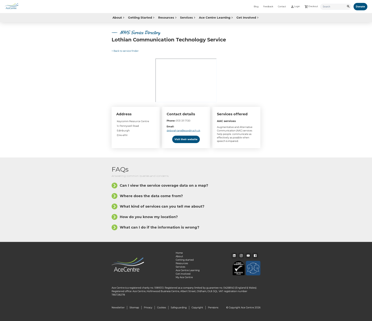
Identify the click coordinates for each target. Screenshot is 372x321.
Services (186, 17)
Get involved (183, 273)
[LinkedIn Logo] (234, 255)
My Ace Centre (184, 277)
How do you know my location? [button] (149, 217)
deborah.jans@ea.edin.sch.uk (183, 130)
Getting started (185, 259)
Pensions (213, 307)
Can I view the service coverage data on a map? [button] (164, 185)
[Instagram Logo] (241, 255)
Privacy (148, 307)
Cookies (161, 307)
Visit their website (186, 139)
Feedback (268, 6)
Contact (282, 6)
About (117, 17)
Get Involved (246, 17)
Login (297, 6)
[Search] (348, 7)
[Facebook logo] (255, 255)
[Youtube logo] (248, 255)
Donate (360, 6)
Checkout (313, 6)
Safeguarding (179, 307)
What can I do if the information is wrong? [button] (159, 227)
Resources (166, 17)
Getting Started (140, 17)
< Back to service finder (125, 51)
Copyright (197, 307)
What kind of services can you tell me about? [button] (162, 206)
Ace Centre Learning (214, 17)
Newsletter (118, 307)
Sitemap (134, 307)
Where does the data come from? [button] (151, 196)
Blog (256, 6)
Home (179, 253)
